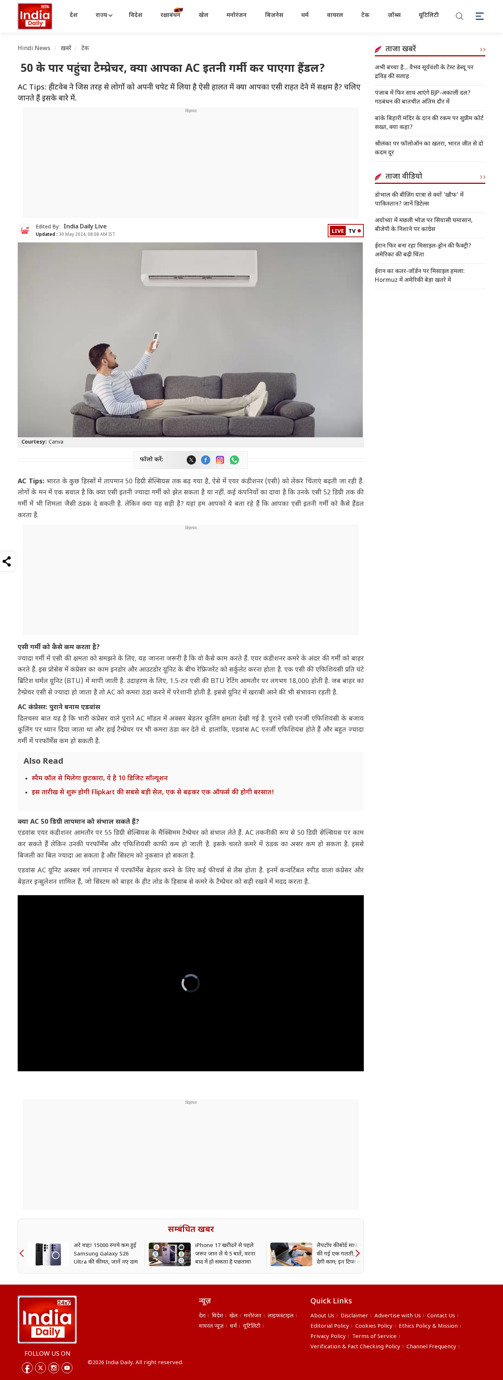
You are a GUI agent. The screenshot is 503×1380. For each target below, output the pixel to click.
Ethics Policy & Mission (428, 1326)
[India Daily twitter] (191, 460)
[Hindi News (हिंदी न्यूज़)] (35, 16)
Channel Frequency (431, 1347)
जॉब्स (394, 16)
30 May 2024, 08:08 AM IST (75, 235)
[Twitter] (40, 1367)
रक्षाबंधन (170, 16)
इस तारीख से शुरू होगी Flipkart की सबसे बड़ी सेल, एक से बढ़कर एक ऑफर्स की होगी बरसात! (153, 792)
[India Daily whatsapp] (234, 460)
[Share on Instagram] (220, 460)
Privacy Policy (328, 1336)
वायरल (335, 16)
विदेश (136, 16)
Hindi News (34, 49)
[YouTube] (67, 1367)
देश (74, 16)
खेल (203, 16)
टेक (365, 16)
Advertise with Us (397, 1316)
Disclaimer (354, 1316)
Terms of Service (374, 1336)
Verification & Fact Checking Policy (355, 1347)
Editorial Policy (329, 1326)
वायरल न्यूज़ (211, 1326)
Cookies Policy (374, 1326)
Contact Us (441, 1316)
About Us (322, 1316)
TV (352, 231)
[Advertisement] (191, 165)
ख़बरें (66, 49)
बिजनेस (274, 16)
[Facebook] (27, 1367)
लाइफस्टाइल (280, 1316)
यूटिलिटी (429, 16)
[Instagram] (53, 1367)
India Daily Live (85, 227)
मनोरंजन (236, 16)
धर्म (305, 16)
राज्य (101, 16)
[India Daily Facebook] (205, 460)
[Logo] (47, 1320)
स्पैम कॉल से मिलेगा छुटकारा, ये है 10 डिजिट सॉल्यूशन (100, 778)
